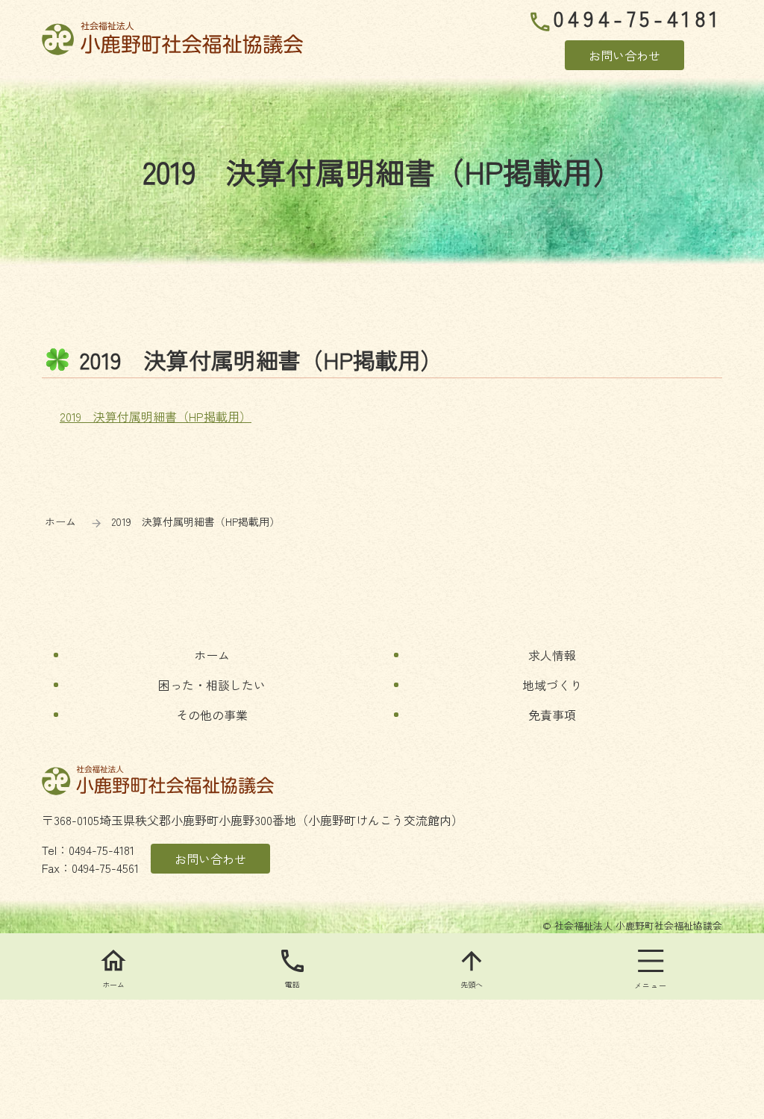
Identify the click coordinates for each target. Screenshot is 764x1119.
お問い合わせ (624, 55)
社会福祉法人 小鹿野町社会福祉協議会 (172, 38)
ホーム (60, 521)
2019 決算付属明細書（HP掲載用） (155, 416)
